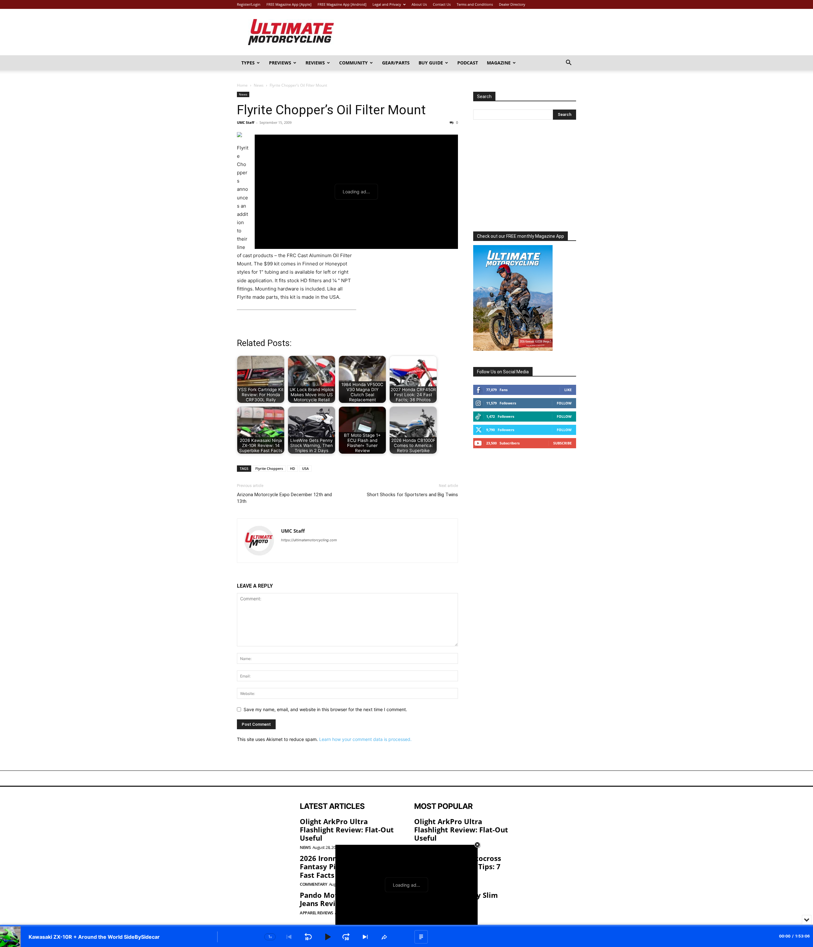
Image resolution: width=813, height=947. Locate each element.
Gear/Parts (396, 63)
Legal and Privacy (387, 4)
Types (248, 63)
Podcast (467, 63)
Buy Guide (431, 63)
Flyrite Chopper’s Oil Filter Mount (331, 109)
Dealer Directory (512, 4)
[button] (568, 63)
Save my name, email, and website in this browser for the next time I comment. (325, 709)
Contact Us (442, 4)
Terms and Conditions (475, 4)
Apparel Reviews (316, 913)
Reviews (315, 63)
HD (292, 468)
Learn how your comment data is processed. (365, 739)
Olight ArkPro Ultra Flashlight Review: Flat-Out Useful (347, 830)
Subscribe (562, 443)
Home (242, 85)
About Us (419, 4)
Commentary (313, 884)
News (259, 85)
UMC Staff (245, 122)
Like (568, 389)
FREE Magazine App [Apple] (289, 4)
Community (353, 63)
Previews (280, 63)
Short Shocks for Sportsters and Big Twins (412, 494)
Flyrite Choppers (269, 468)
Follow (564, 403)
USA (305, 468)
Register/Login (248, 4)
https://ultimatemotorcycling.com (309, 540)
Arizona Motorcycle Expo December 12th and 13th (284, 498)
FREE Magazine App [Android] (342, 4)
